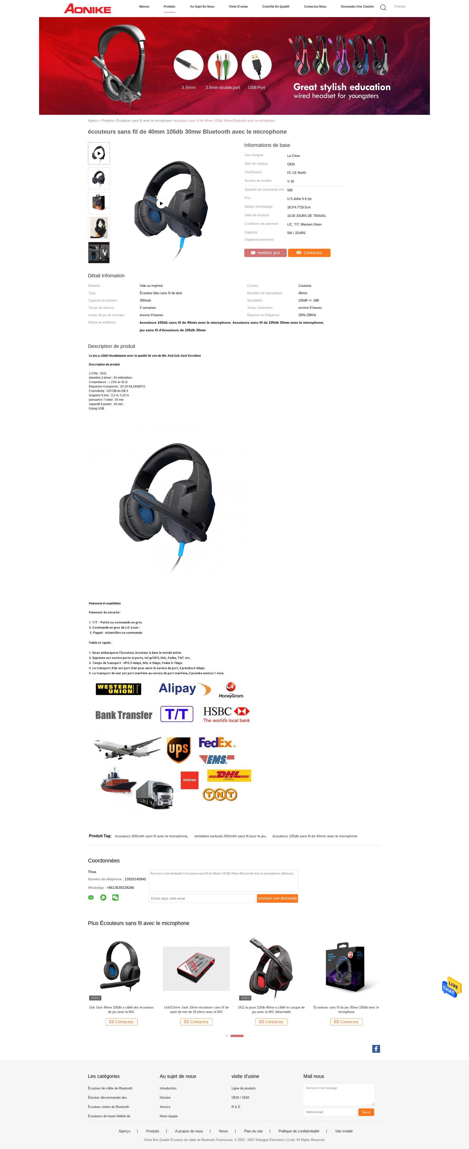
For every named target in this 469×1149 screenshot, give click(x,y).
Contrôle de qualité (275, 6)
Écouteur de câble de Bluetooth (110, 1088)
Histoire (165, 1097)
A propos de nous (189, 1131)
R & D (236, 1107)
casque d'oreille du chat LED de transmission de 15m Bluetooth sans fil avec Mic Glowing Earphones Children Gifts (346, 1010)
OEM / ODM (240, 1097)
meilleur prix (268, 252)
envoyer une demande (277, 898)
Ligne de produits (244, 1088)
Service (165, 1107)
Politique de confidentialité (298, 1131)
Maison (144, 6)
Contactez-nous (315, 6)
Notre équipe (169, 1116)
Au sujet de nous (202, 6)
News (223, 1131)
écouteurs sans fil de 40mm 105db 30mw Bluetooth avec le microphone (224, 120)
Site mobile (344, 1131)
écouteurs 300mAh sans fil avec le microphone (151, 836)
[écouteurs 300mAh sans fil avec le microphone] (121, 968)
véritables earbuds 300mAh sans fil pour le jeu (230, 836)
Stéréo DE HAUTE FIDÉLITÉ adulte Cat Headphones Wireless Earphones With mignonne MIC (271, 1010)
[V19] (173, 263)
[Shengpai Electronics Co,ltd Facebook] (376, 1049)
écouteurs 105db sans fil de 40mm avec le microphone (315, 836)
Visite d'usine (238, 6)
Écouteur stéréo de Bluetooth (108, 1107)
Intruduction (168, 1088)
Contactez (312, 252)
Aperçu (124, 1131)
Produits (169, 6)
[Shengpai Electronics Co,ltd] (87, 8)
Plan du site (253, 1131)
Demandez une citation (357, 6)
